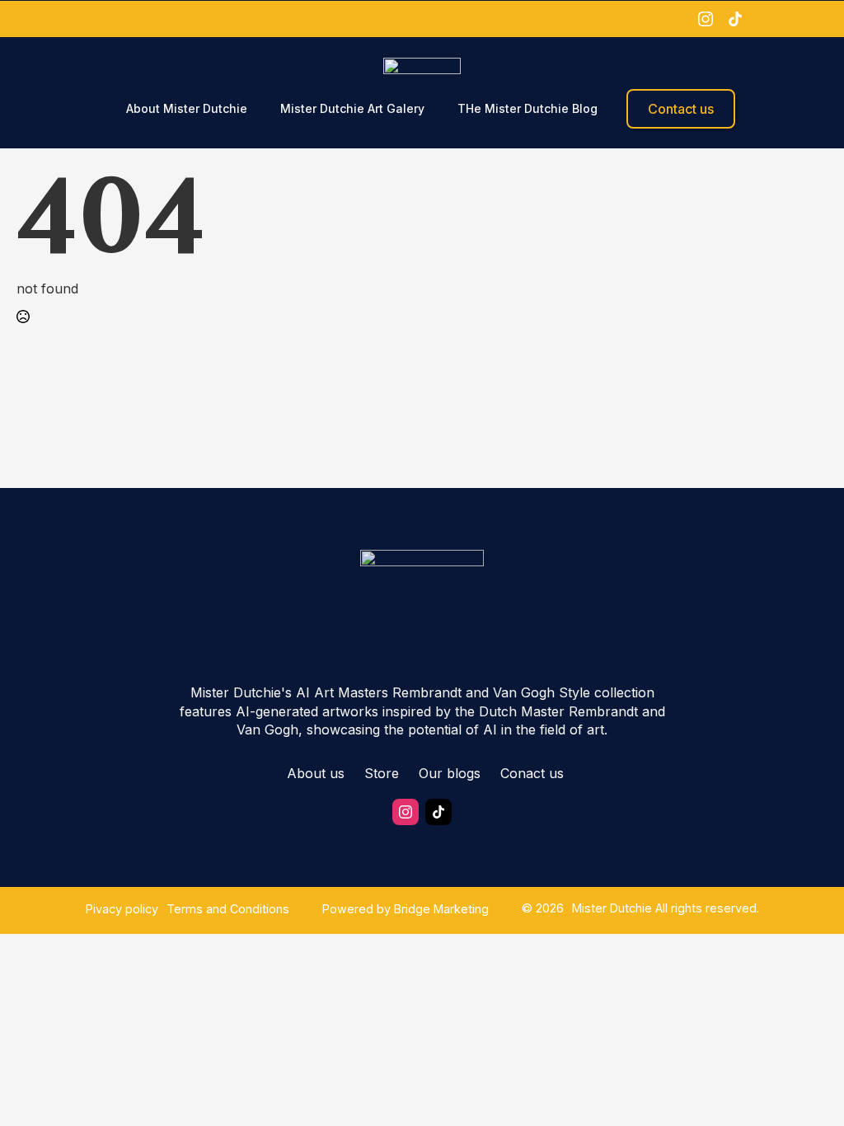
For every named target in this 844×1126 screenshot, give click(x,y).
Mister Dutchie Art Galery (352, 108)
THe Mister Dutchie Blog (527, 108)
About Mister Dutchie (186, 108)
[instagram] (705, 18)
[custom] (735, 18)
